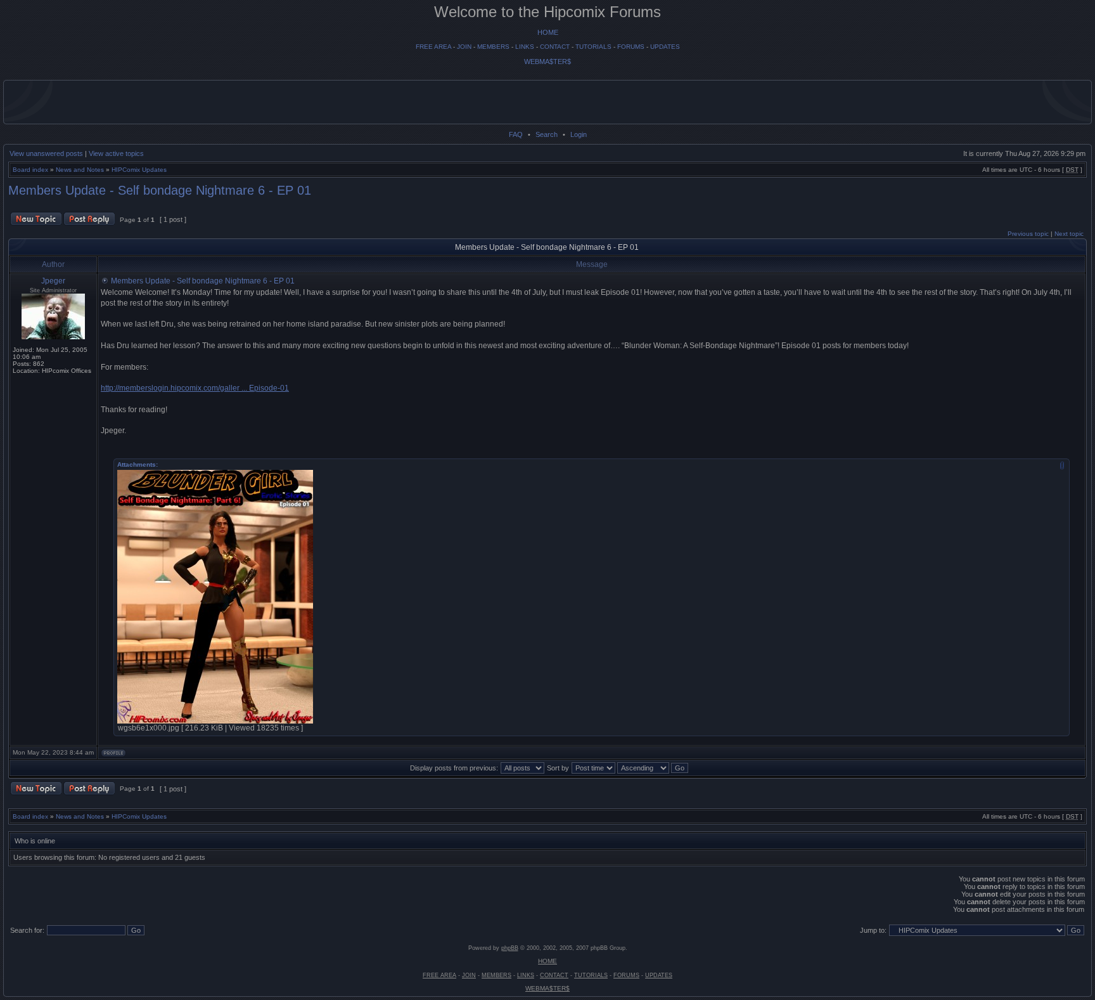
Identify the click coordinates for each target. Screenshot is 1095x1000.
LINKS (524, 46)
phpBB (509, 948)
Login (578, 134)
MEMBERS (493, 46)
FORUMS (630, 46)
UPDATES (665, 46)
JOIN (464, 46)
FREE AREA (433, 46)
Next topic (1069, 233)
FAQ (516, 134)
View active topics (116, 153)
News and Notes (80, 169)
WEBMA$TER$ (547, 61)
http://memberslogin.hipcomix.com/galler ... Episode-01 (195, 388)
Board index (30, 169)
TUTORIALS (593, 46)
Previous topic (1028, 233)
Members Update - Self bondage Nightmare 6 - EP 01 (159, 190)
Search (546, 134)
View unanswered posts (46, 153)
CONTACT (555, 46)
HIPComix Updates (139, 169)
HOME (547, 32)
